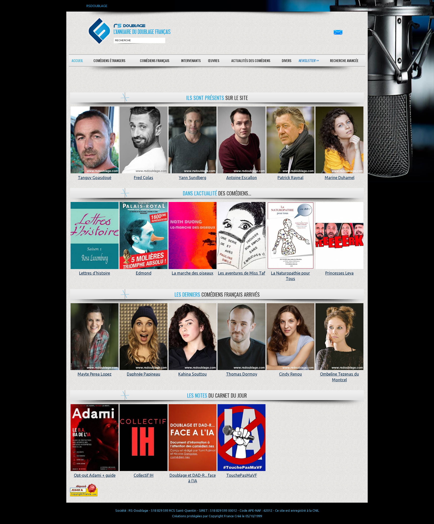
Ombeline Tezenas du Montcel (339, 377)
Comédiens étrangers (109, 60)
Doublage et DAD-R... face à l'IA (193, 478)
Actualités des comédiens (250, 60)
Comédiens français (154, 60)
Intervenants (191, 60)
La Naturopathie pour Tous (290, 276)
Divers (286, 60)
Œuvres (213, 60)
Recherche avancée (344, 60)
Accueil (77, 60)
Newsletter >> (308, 60)
